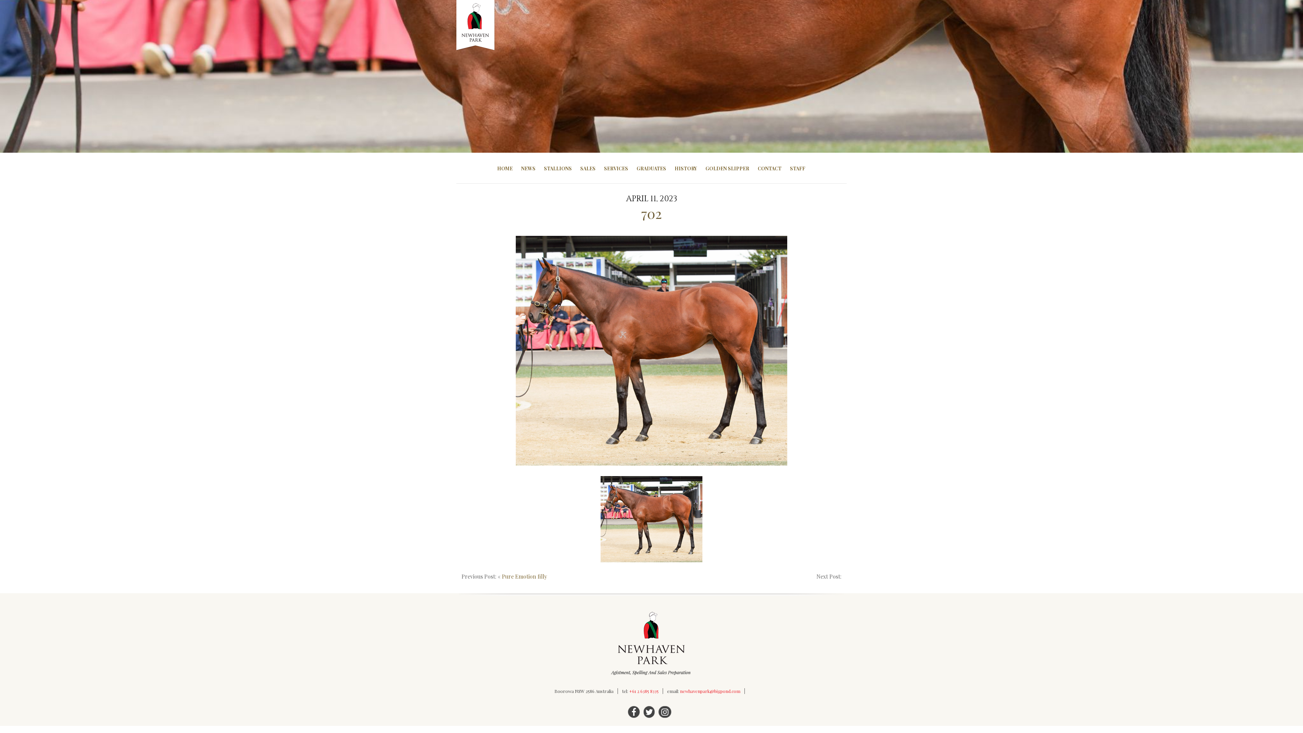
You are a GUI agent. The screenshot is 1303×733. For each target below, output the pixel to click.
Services (616, 168)
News (528, 168)
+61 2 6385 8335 (644, 691)
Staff (797, 168)
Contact (769, 168)
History (686, 168)
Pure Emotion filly (524, 576)
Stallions (558, 168)
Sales (588, 168)
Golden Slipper (727, 168)
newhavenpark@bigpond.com (710, 691)
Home (505, 168)
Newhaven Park (475, 25)
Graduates (651, 168)
